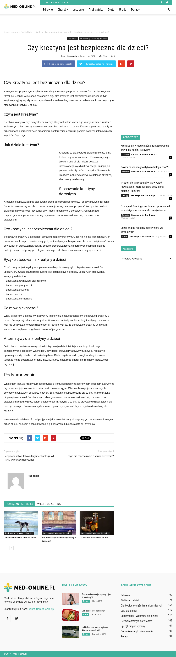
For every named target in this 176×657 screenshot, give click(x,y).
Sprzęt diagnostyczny (133, 626)
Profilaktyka (96, 9)
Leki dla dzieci (129, 610)
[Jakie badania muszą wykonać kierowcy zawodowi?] (70, 632)
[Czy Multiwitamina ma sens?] (97, 523)
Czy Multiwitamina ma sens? (94, 537)
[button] (168, 9)
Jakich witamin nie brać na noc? (20, 537)
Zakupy (125, 195)
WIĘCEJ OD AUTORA (49, 504)
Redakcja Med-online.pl (143, 154)
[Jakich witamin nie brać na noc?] (21, 523)
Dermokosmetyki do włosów (136, 621)
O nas (45, 2)
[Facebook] (161, 2)
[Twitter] (167, 2)
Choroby (63, 9)
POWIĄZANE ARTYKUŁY (19, 504)
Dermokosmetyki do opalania (137, 631)
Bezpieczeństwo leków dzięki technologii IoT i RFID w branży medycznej (29, 458)
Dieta (111, 9)
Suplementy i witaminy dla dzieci (93, 38)
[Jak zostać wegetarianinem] (70, 615)
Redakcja (72, 56)
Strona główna (11, 32)
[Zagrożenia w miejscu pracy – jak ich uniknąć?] (70, 599)
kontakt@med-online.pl (41, 608)
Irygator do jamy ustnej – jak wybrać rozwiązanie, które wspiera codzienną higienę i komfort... (142, 186)
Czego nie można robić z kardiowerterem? (90, 456)
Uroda (122, 9)
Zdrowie (48, 9)
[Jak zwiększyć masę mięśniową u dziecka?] (59, 523)
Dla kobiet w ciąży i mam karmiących (141, 605)
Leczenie (78, 9)
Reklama (55, 2)
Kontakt (65, 2)
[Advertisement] (88, 23)
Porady (135, 9)
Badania (125, 172)
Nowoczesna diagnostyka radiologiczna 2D (145, 167)
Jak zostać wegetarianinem (94, 611)
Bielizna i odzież (130, 600)
